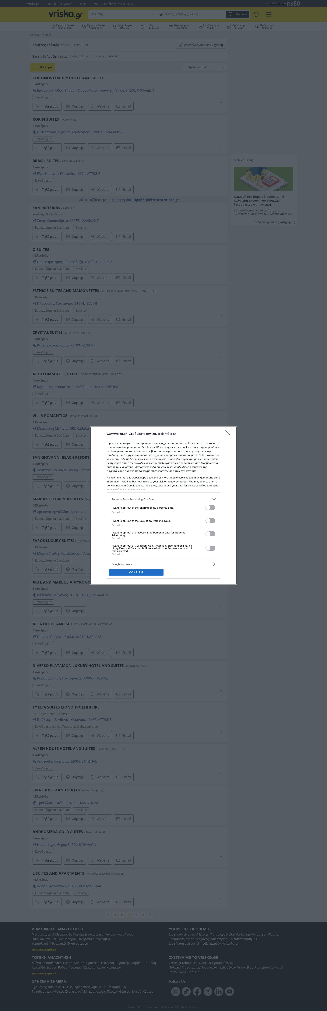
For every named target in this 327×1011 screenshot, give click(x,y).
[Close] (229, 434)
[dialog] (163, 505)
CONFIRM (136, 572)
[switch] (210, 507)
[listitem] (163, 499)
